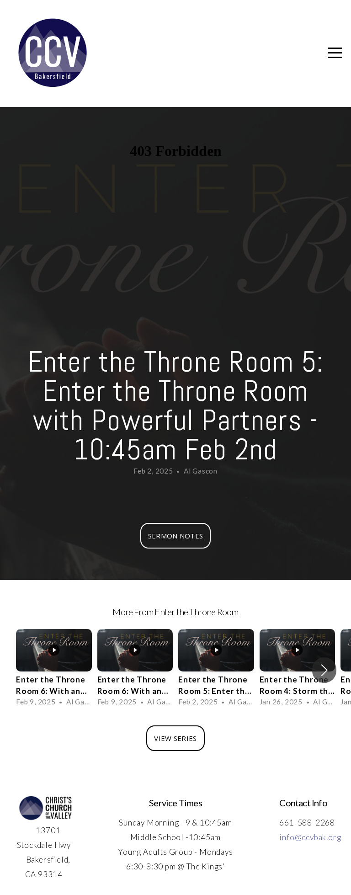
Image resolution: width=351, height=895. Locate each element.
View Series (175, 738)
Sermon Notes (175, 535)
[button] (324, 670)
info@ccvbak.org (310, 837)
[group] (54, 670)
